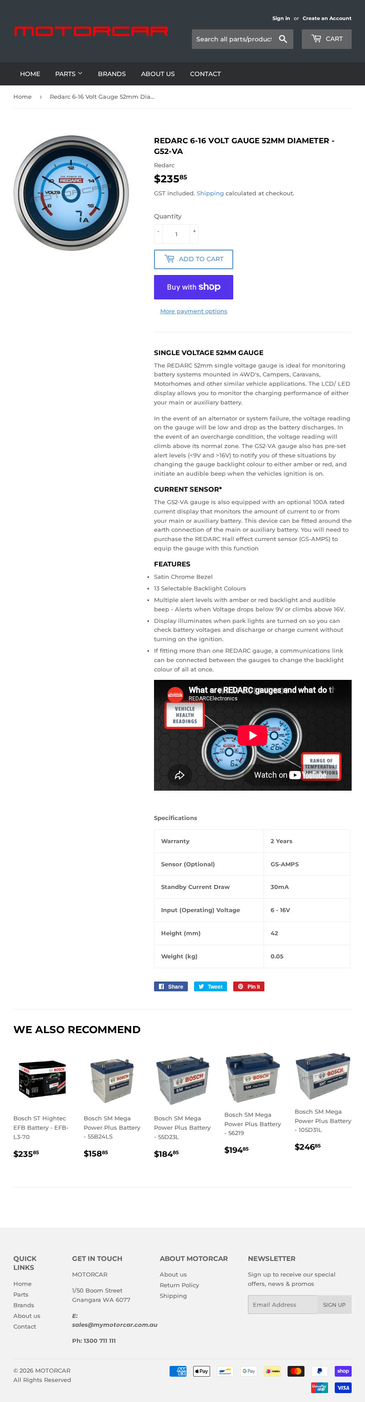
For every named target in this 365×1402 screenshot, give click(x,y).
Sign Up (334, 1304)
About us (158, 74)
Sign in (281, 18)
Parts (66, 74)
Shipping (210, 193)
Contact (205, 74)
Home (30, 74)
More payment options (193, 311)
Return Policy (179, 1285)
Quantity (168, 216)
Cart (333, 39)
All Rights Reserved (42, 1379)
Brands (112, 74)
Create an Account (327, 18)
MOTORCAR (52, 1370)
